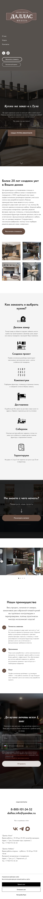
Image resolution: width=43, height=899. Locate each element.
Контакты (5, 44)
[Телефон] (3, 53)
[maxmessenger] (8, 53)
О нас (4, 36)
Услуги (4, 40)
